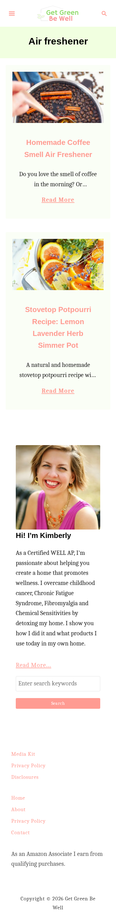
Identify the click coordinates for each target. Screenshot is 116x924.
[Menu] (12, 13)
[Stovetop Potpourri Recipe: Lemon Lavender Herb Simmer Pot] (58, 264)
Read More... (33, 665)
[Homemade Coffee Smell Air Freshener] (58, 97)
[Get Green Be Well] (58, 13)
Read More (58, 200)
